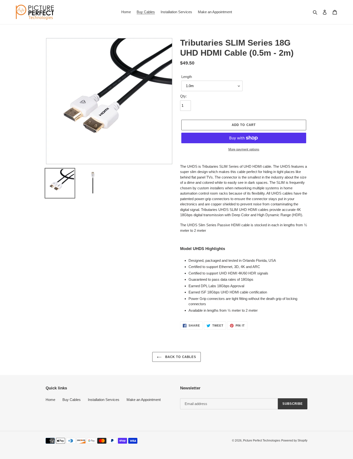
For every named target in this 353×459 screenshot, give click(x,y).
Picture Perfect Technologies (261, 440)
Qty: (183, 96)
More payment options (243, 149)
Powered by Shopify (294, 440)
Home (50, 400)
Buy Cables (71, 400)
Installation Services (103, 400)
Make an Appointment (144, 400)
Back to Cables (180, 357)
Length (186, 77)
